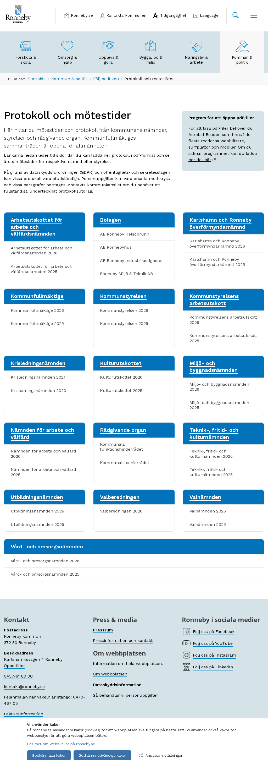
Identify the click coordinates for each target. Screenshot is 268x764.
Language (209, 15)
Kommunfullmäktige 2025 (37, 323)
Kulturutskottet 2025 (121, 390)
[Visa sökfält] (235, 15)
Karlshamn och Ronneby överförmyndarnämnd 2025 (217, 262)
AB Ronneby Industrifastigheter (131, 260)
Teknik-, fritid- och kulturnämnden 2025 (211, 472)
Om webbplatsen (110, 674)
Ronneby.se (82, 15)
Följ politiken (106, 78)
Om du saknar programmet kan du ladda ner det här (223, 153)
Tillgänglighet (173, 15)
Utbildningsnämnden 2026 (37, 511)
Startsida (37, 78)
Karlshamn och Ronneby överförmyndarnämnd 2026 (217, 243)
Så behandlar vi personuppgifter (125, 695)
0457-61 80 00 (18, 676)
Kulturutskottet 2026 (121, 377)
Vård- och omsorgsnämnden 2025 (45, 574)
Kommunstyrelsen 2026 (124, 310)
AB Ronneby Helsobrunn (124, 234)
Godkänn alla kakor (49, 755)
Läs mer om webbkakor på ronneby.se (61, 744)
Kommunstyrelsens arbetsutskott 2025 (223, 338)
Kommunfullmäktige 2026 (37, 310)
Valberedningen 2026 (121, 511)
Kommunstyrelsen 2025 (124, 323)
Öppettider (14, 665)
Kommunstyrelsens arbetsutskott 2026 (223, 320)
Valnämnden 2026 (207, 511)
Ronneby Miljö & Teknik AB (126, 273)
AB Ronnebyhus (116, 247)
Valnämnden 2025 (207, 524)
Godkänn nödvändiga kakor (102, 755)
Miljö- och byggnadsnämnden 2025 (219, 405)
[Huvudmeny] (253, 16)
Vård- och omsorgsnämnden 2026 (45, 560)
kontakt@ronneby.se (24, 686)
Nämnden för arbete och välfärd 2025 (43, 472)
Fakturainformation (23, 713)
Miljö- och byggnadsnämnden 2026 (219, 387)
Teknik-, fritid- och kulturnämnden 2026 (211, 454)
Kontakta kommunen (126, 15)
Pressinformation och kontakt (123, 640)
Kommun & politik (69, 78)
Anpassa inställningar (164, 755)
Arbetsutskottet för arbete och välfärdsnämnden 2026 (41, 250)
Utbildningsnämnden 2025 (37, 524)
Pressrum (103, 629)
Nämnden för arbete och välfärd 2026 (43, 454)
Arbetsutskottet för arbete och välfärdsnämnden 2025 (41, 269)
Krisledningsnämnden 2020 (38, 390)
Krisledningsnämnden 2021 (38, 377)
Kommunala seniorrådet (124, 462)
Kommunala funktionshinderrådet (121, 447)
